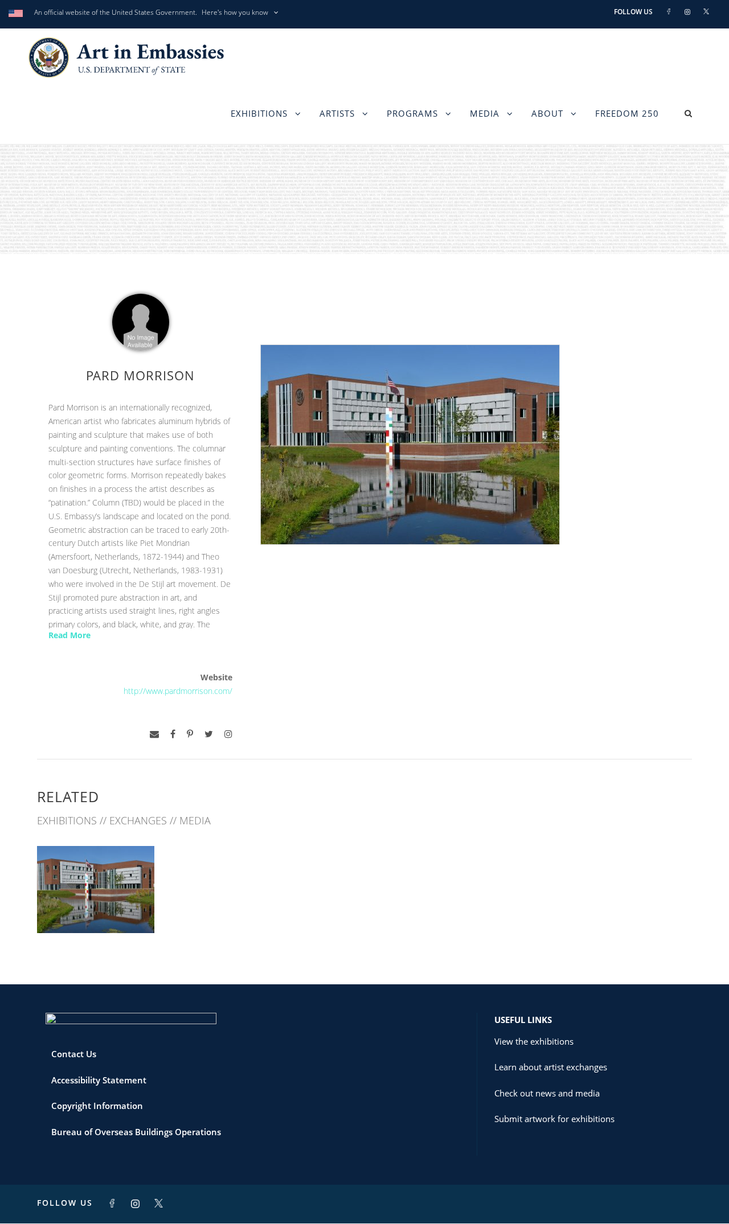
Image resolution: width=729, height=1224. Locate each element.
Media (484, 113)
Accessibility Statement (98, 1080)
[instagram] (228, 734)
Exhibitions (259, 113)
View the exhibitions (534, 1041)
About (547, 113)
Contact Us (73, 1053)
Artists (337, 113)
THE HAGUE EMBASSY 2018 (96, 908)
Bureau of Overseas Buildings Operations (136, 1131)
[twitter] (208, 734)
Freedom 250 (627, 113)
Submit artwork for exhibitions (554, 1118)
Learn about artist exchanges (550, 1067)
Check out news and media (547, 1093)
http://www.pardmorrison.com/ (178, 690)
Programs (412, 113)
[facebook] (172, 734)
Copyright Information (97, 1105)
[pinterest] (190, 734)
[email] (154, 734)
